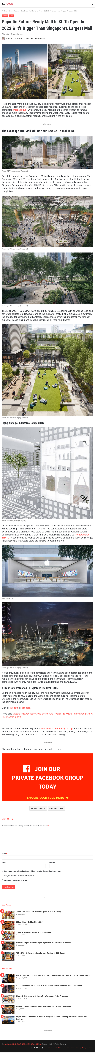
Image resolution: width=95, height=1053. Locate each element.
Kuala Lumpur (38, 808)
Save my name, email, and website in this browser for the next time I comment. (32, 871)
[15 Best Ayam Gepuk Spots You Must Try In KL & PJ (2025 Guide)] (8, 915)
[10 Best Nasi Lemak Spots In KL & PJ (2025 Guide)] (8, 935)
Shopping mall (57, 808)
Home (5, 11)
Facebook (25, 708)
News (10, 11)
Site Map (66, 1048)
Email (4, 862)
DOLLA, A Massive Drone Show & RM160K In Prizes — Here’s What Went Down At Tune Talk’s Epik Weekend (53, 975)
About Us (49, 1048)
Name (4, 854)
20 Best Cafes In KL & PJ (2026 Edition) (29, 922)
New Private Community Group (57, 728)
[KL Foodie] (13, 4)
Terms (72, 1048)
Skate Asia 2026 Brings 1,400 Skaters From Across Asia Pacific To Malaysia (42, 996)
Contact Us (57, 1048)
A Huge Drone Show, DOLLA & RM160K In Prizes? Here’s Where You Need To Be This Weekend (49, 986)
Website (14, 708)
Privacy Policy (81, 1048)
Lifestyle (5, 16)
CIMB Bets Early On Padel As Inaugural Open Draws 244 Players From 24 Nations (43, 943)
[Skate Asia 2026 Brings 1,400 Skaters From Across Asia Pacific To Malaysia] (8, 999)
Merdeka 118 (20, 110)
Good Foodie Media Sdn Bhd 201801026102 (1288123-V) (22, 1044)
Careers (90, 1048)
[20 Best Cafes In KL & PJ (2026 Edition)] (8, 925)
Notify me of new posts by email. (15, 880)
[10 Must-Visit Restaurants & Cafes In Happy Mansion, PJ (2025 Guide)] (8, 956)
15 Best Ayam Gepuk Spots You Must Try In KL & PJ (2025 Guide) (38, 912)
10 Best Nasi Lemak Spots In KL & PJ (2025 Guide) (33, 932)
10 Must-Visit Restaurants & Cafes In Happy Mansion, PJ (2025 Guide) (40, 953)
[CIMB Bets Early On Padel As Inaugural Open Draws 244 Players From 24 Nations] (8, 946)
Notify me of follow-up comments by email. (19, 876)
